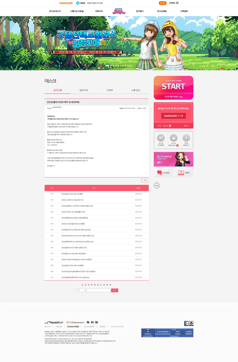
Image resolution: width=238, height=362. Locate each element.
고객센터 (184, 11)
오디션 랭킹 (162, 11)
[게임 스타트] (173, 84)
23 (88, 285)
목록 (145, 180)
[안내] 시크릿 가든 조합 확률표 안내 (73, 212)
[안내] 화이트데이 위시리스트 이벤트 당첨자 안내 (78, 236)
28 (104, 285)
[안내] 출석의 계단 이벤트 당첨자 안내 (74, 248)
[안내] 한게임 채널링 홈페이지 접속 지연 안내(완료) (78, 271)
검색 (114, 290)
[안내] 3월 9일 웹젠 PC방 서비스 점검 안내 (75, 277)
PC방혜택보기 (186, 144)
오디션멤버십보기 (172, 144)
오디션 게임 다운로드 (173, 96)
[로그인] (163, 3)
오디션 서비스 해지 (117, 326)
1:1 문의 (163, 173)
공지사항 (57, 90)
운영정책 (103, 326)
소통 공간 (135, 90)
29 (107, 285)
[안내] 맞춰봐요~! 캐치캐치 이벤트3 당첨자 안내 (77, 206)
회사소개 (48, 326)
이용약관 (59, 326)
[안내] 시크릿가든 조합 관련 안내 (72, 200)
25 (94, 285)
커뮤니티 (99, 11)
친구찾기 (140, 11)
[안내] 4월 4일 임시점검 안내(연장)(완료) (75, 218)
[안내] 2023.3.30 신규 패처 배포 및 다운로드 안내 (77, 242)
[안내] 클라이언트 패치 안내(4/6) (72, 194)
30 (110, 285)
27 (101, 285)
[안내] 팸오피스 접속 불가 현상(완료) (74, 253)
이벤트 (110, 90)
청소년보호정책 (89, 326)
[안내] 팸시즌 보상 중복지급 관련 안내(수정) (76, 230)
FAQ (183, 173)
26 (98, 285)
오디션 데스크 (55, 11)
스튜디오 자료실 (77, 11)
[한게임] (66, 3)
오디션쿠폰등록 (161, 144)
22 (85, 285)
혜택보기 (186, 126)
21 (82, 285)
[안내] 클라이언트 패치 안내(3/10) (72, 265)
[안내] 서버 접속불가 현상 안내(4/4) (73, 224)
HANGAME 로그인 (173, 116)
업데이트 (83, 90)
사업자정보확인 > (104, 334)
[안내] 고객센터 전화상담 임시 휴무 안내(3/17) (76, 259)
